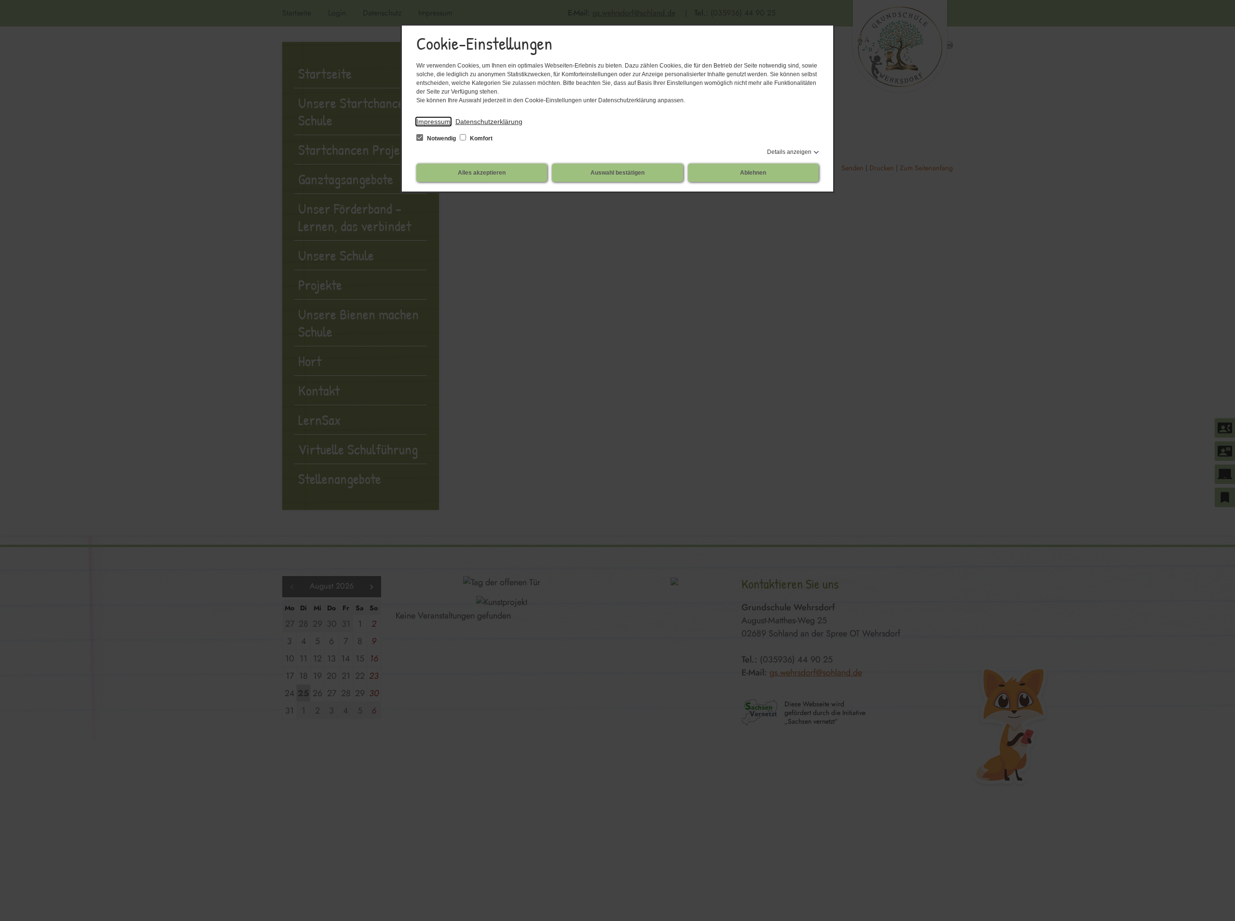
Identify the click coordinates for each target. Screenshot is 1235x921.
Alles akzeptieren (482, 172)
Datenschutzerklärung (488, 121)
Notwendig (441, 138)
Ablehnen (753, 172)
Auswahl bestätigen (617, 172)
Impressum (433, 121)
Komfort (480, 138)
